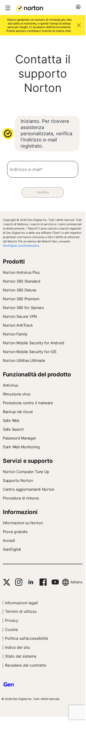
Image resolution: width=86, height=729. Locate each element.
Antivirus (10, 385)
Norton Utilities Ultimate (24, 360)
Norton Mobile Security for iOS (29, 351)
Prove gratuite (15, 531)
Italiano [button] (76, 582)
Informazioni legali (21, 602)
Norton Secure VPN (20, 316)
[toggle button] (7, 8)
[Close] (79, 25)
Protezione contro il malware (28, 402)
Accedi (9, 540)
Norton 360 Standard (21, 281)
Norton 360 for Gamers (23, 307)
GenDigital (12, 549)
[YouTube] (55, 582)
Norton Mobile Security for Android (33, 342)
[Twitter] (6, 582)
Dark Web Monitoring (21, 446)
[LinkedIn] (31, 582)
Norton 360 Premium (21, 298)
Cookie (11, 629)
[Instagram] (18, 582)
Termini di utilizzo (21, 611)
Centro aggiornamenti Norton (28, 489)
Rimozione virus (16, 394)
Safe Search (13, 429)
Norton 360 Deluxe (19, 290)
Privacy (11, 620)
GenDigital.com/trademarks (21, 245)
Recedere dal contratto (25, 665)
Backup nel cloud (17, 411)
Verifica (42, 192)
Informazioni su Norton (23, 522)
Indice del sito (17, 647)
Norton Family (15, 334)
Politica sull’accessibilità (26, 638)
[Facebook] (43, 582)
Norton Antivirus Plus (21, 272)
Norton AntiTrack (18, 325)
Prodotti (14, 261)
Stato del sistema (20, 656)
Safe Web (11, 420)
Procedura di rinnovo (21, 498)
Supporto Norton (18, 480)
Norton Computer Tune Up (26, 471)
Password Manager (19, 438)
